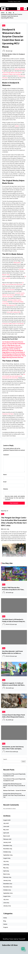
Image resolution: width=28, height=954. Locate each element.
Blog (4, 25)
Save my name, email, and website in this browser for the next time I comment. (15, 498)
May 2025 (5, 867)
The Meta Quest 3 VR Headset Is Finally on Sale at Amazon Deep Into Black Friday (13, 620)
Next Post (4, 510)
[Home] (3, 8)
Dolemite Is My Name (8, 414)
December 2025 (7, 845)
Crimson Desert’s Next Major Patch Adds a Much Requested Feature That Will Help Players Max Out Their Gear (13, 716)
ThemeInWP (21, 939)
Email (5, 481)
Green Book (22, 269)
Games (5, 924)
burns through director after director (12, 72)
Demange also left (11, 305)
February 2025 (7, 877)
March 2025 (6, 874)
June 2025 (6, 864)
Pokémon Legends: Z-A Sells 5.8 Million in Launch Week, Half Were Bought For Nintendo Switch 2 (13, 684)
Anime (5, 918)
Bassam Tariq (5, 274)
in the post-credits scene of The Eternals (13, 323)
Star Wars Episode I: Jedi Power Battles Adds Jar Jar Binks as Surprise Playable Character (12, 652)
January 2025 (7, 880)
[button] (18, 8)
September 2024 (8, 893)
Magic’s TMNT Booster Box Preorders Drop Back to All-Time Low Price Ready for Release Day (13, 589)
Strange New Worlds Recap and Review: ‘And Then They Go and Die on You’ (14, 785)
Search (5, 759)
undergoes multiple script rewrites (11, 74)
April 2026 (6, 833)
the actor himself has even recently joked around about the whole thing (13, 376)
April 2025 (6, 871)
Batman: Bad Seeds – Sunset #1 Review (14, 790)
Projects (5, 927)
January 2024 (7, 906)
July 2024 (6, 899)
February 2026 (7, 839)
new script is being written (14, 312)
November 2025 (7, 848)
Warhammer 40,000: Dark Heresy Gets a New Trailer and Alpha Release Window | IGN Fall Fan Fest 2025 (13, 748)
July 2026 (6, 823)
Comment (6, 454)
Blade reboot (17, 262)
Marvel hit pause (10, 289)
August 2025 (6, 858)
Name (5, 474)
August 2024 (6, 896)
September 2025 (7, 855)
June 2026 (6, 826)
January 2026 (7, 842)
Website (5, 489)
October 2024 (7, 890)
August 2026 (6, 820)
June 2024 (6, 902)
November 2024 (7, 886)
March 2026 (6, 836)
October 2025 (7, 852)
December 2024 (7, 883)
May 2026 (6, 829)
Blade (16, 126)
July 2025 (5, 861)
